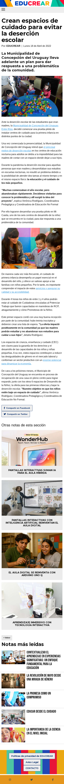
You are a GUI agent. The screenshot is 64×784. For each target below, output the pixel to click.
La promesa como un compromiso (39, 695)
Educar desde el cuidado (41, 711)
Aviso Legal (32, 762)
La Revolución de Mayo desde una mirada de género (44, 677)
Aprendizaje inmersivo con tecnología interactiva (32, 624)
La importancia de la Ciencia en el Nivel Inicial (43, 731)
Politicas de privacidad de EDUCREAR (32, 756)
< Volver (6, 638)
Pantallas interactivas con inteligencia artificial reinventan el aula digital (32, 523)
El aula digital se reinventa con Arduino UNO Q (32, 574)
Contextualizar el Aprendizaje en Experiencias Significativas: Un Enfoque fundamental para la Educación (44, 660)
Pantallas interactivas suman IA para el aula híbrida (32, 471)
